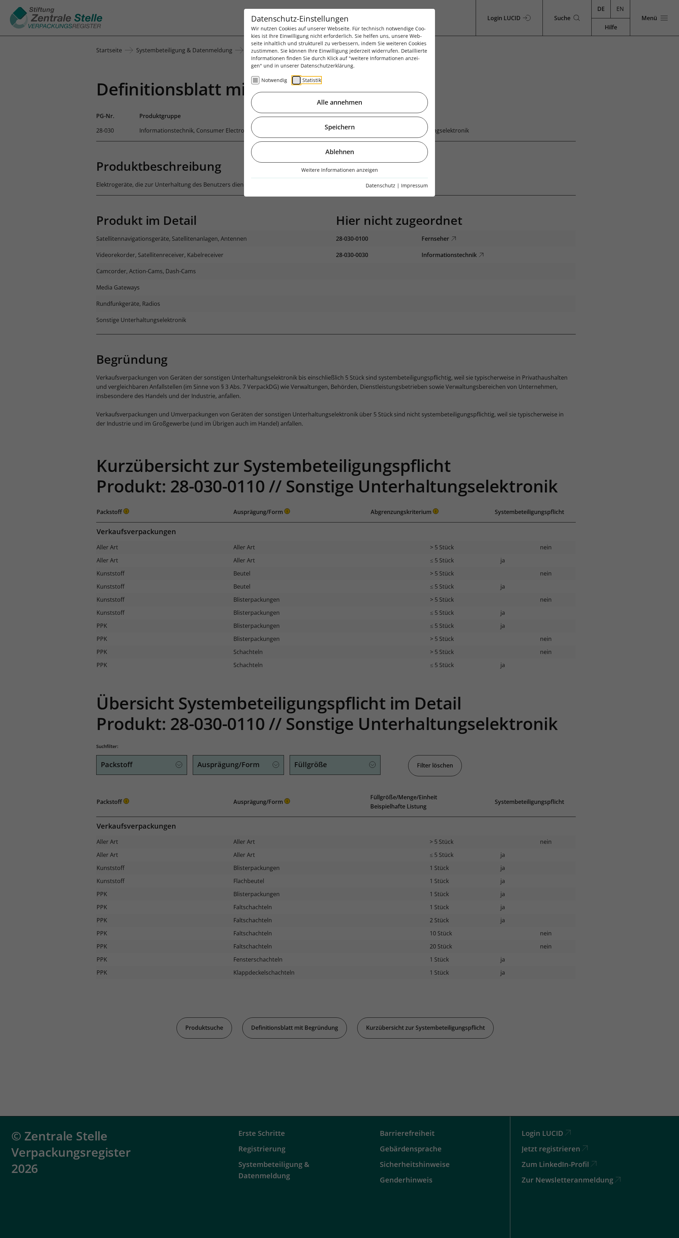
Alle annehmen (339, 102)
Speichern (340, 127)
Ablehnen (339, 151)
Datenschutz (380, 185)
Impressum (414, 185)
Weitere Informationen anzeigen (339, 170)
